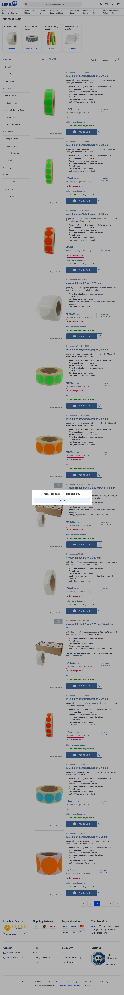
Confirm (62, 500)
